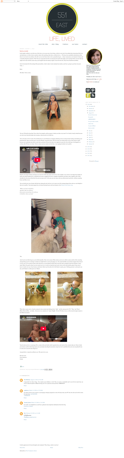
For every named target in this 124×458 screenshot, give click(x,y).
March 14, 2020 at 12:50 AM (36, 390)
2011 (88, 155)
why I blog (55, 44)
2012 (88, 153)
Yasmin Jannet (27, 402)
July (90, 130)
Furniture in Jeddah (28, 406)
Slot (25, 413)
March (90, 139)
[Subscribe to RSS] (92, 97)
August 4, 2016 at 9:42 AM (37, 379)
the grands (90, 117)
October (91, 108)
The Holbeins (27, 379)
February (91, 141)
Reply (25, 385)
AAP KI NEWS (33, 394)
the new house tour (92, 115)
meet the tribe (43, 44)
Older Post (80, 447)
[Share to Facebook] (50, 369)
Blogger (97, 161)
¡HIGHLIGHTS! (91, 119)
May (90, 135)
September (91, 110)
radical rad (90, 123)
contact (84, 44)
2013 (88, 151)
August (90, 113)
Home (51, 447)
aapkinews (26, 390)
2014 (88, 149)
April (90, 137)
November (91, 106)
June (90, 133)
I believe (65, 44)
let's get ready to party (93, 121)
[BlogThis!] (47, 369)
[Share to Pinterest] (51, 369)
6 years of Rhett (91, 126)
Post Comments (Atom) (31, 450)
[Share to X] (48, 369)
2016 (88, 104)
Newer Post (22, 447)
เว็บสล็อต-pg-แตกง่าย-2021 (30, 417)
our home (75, 44)
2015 (88, 146)
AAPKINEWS (27, 395)
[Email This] (45, 369)
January (91, 144)
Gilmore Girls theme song (67, 185)
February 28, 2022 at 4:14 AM (33, 413)
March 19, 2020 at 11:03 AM (38, 402)
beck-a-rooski (91, 128)
